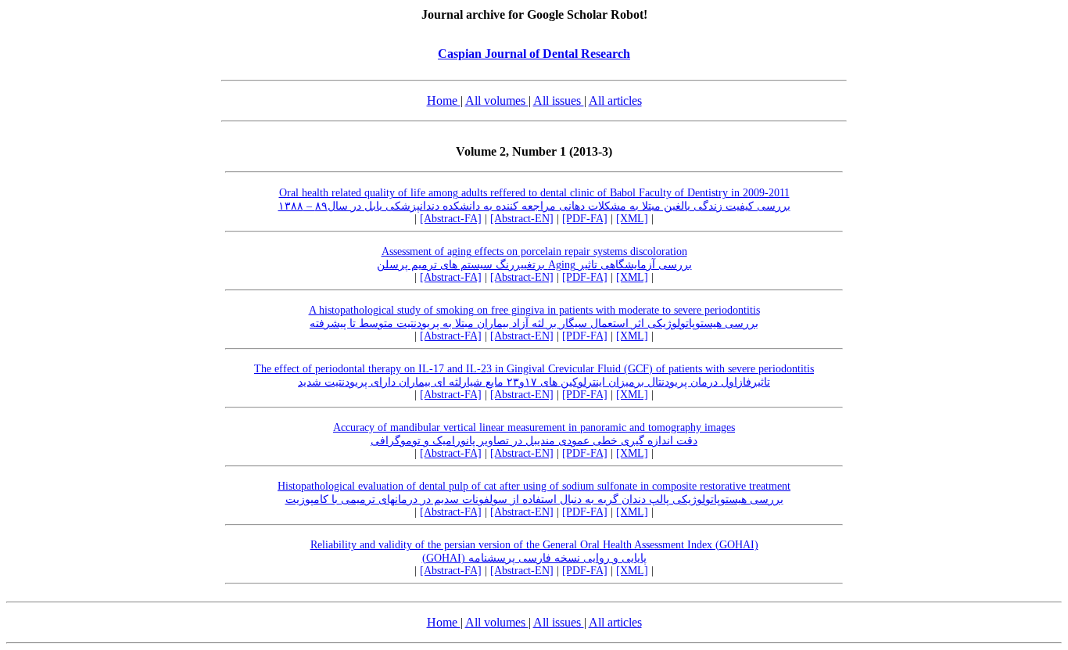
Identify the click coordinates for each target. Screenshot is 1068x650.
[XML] (632, 218)
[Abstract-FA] (451, 218)
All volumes (497, 100)
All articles (615, 100)
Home (444, 100)
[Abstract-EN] (522, 218)
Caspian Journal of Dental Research (534, 53)
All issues (558, 100)
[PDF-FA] (584, 218)
